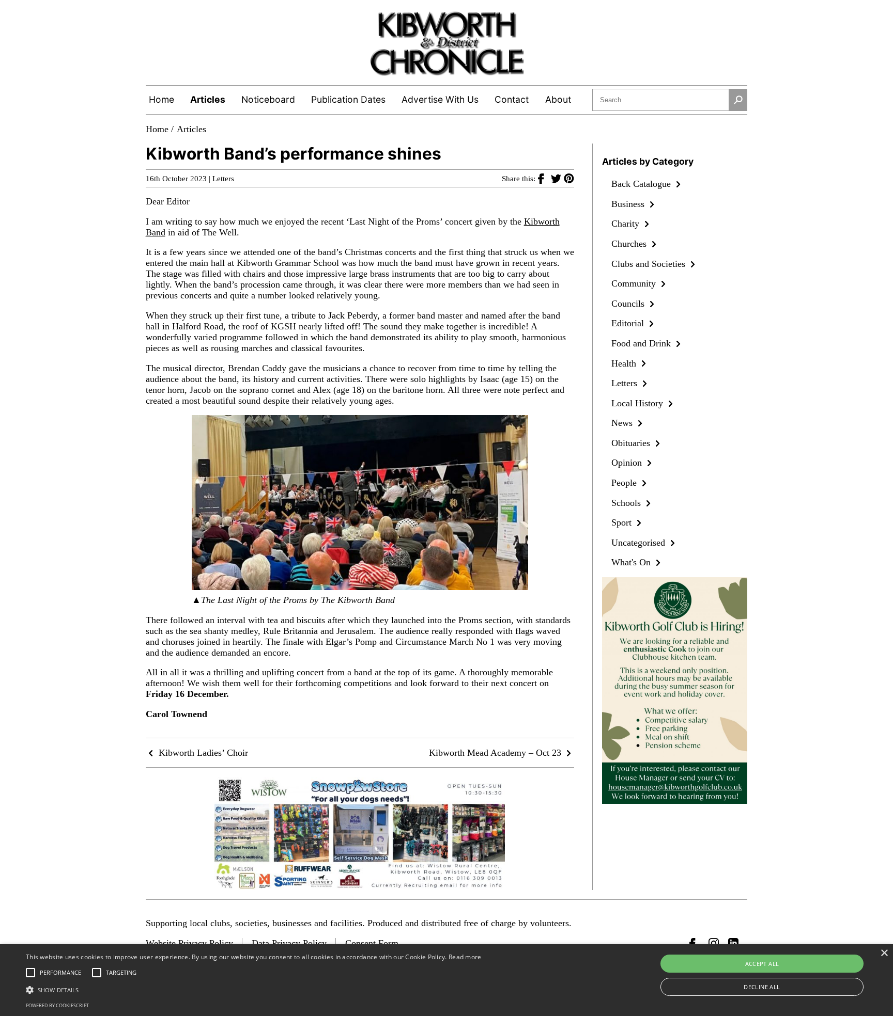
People (625, 483)
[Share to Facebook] (544, 178)
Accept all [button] (762, 963)
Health (625, 363)
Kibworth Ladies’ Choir (202, 753)
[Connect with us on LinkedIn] (733, 943)
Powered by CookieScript (57, 1005)
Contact (512, 99)
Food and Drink (642, 343)
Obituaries (632, 443)
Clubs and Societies (649, 264)
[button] (254, 989)
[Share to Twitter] (557, 178)
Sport (622, 522)
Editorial (628, 323)
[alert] (446, 980)
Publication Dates (348, 99)
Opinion (627, 462)
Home (161, 99)
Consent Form (371, 943)
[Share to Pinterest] (569, 178)
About (558, 99)
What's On (632, 562)
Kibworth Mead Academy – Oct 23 (496, 753)
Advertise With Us (440, 99)
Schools (627, 503)
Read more (465, 956)
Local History (638, 403)
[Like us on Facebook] (694, 943)
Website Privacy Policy (189, 943)
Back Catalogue (642, 184)
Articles (207, 99)
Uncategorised (639, 542)
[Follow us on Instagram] (714, 943)
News (623, 423)
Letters (223, 178)
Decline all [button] (762, 987)
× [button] (884, 953)
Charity (626, 223)
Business (629, 204)
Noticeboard (268, 99)
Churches (630, 244)
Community (634, 283)
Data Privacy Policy (289, 943)
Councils (629, 303)
